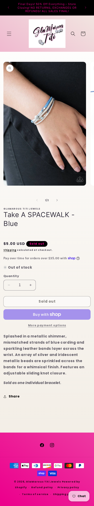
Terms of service (35, 494)
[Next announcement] (86, 8)
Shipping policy (65, 494)
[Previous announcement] (8, 8)
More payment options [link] (47, 325)
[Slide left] (37, 200)
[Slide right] (57, 200)
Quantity (11, 276)
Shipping (9, 250)
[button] (9, 34)
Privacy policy (68, 487)
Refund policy (42, 487)
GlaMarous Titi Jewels (43, 481)
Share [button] (14, 396)
